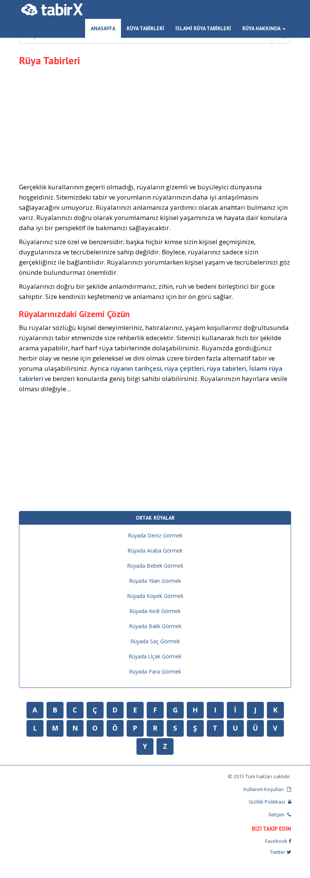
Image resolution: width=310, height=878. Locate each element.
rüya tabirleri (226, 368)
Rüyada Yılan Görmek (155, 580)
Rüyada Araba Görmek (155, 550)
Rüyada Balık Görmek (155, 626)
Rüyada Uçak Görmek (155, 656)
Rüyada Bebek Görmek (155, 565)
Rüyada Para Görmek (155, 671)
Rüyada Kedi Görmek (155, 611)
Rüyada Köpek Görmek (155, 595)
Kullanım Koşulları (264, 789)
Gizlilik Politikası (267, 801)
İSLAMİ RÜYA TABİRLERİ (203, 28)
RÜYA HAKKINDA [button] (262, 28)
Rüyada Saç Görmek (155, 641)
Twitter (278, 852)
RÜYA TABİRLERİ (145, 28)
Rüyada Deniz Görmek (155, 535)
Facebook (276, 841)
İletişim (276, 814)
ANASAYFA (103, 28)
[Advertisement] (155, 123)
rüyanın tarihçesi (135, 368)
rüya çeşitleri (184, 368)
